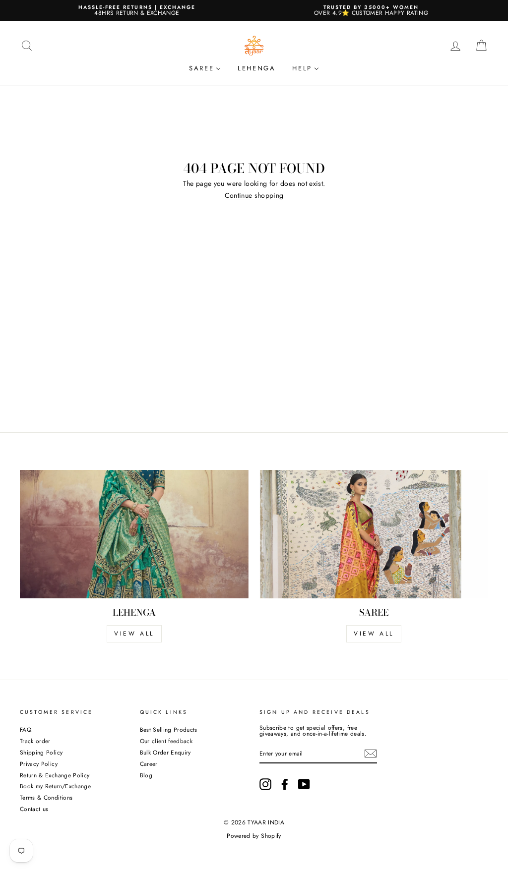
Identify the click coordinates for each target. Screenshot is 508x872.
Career (149, 763)
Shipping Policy (41, 752)
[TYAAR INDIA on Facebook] (285, 784)
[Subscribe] (370, 753)
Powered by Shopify (254, 835)
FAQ (25, 729)
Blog (146, 775)
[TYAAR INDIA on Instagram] (265, 784)
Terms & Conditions (46, 797)
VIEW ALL (134, 633)
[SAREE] (373, 534)
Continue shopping (254, 195)
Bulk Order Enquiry (165, 752)
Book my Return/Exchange (55, 786)
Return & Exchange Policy (54, 775)
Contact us (34, 809)
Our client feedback (166, 741)
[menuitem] (205, 67)
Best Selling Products (168, 729)
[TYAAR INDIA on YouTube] (304, 784)
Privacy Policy (39, 763)
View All (374, 633)
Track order (35, 741)
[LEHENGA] (134, 534)
